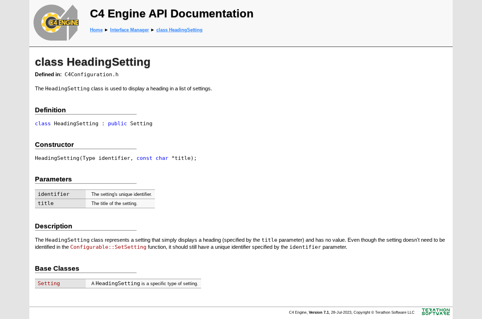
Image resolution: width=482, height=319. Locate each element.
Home (96, 29)
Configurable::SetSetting (108, 247)
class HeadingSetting (179, 29)
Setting (49, 283)
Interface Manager (129, 29)
